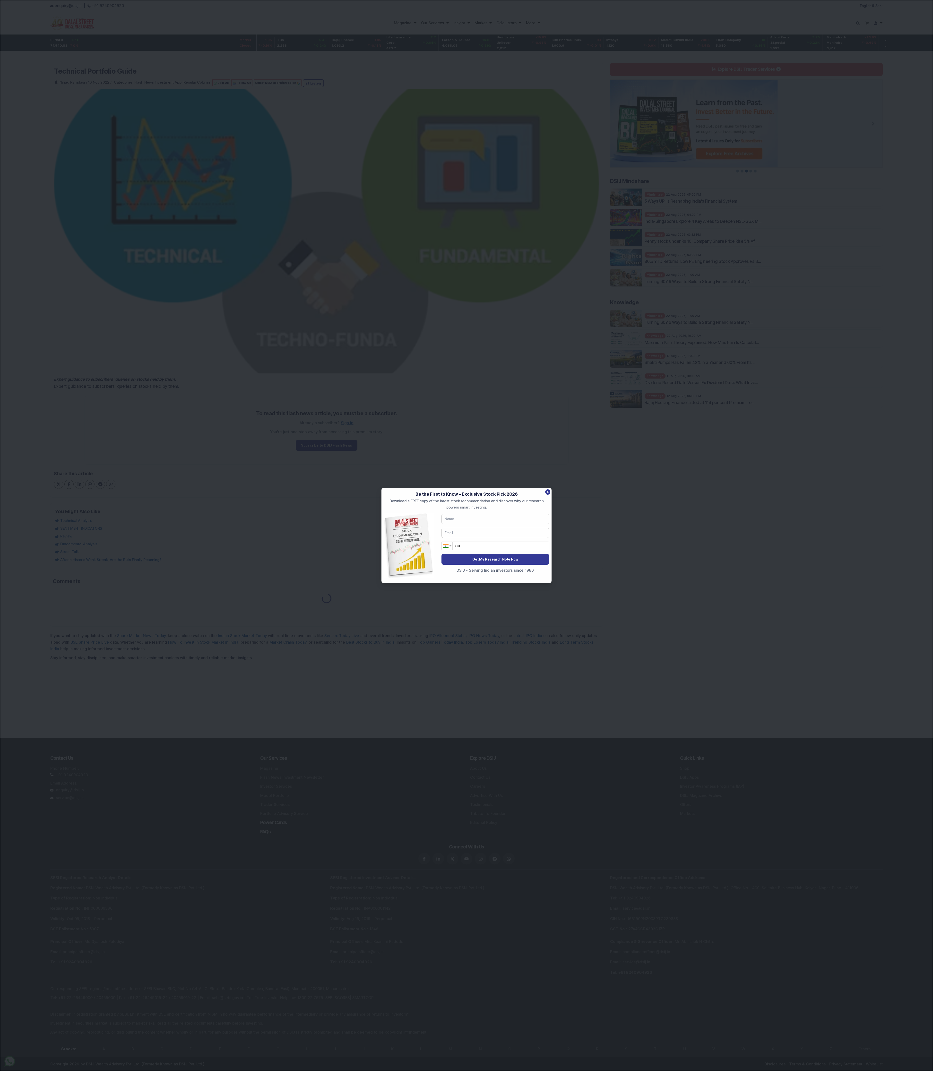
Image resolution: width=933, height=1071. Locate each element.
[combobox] (447, 546)
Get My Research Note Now (495, 559)
